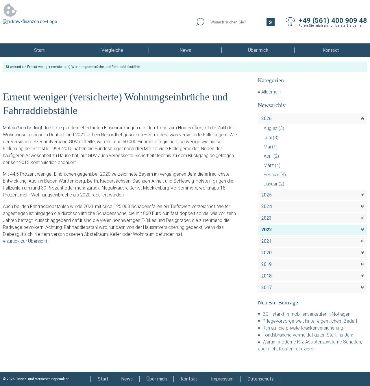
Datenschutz (260, 379)
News (185, 50)
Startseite (14, 67)
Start (39, 50)
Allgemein (271, 92)
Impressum (222, 379)
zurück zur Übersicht (26, 241)
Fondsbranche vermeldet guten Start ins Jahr (307, 335)
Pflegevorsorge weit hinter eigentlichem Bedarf (309, 321)
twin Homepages (354, 379)
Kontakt (331, 50)
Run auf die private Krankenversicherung (302, 328)
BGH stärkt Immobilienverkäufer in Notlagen (306, 314)
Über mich (258, 50)
